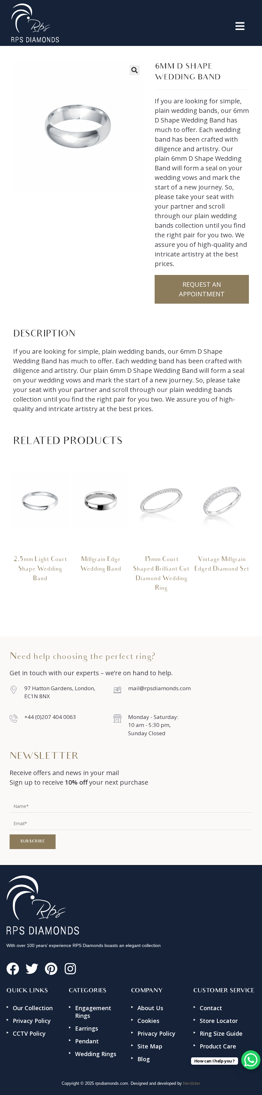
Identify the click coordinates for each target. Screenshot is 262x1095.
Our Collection (33, 1008)
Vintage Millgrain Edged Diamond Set (221, 564)
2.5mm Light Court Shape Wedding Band (40, 569)
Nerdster (191, 1083)
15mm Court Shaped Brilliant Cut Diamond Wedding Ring (161, 574)
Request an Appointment (202, 289)
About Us (150, 1008)
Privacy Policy (32, 1021)
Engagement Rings (93, 1011)
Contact (211, 1008)
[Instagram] (70, 968)
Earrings (86, 1028)
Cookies (148, 1021)
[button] (155, 26)
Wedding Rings (95, 1054)
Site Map (149, 1046)
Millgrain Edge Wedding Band (100, 564)
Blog (143, 1059)
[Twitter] (32, 968)
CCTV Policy (29, 1033)
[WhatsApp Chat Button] (250, 1059)
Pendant (87, 1041)
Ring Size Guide (221, 1033)
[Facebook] (12, 968)
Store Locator (219, 1021)
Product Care (218, 1046)
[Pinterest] (51, 968)
